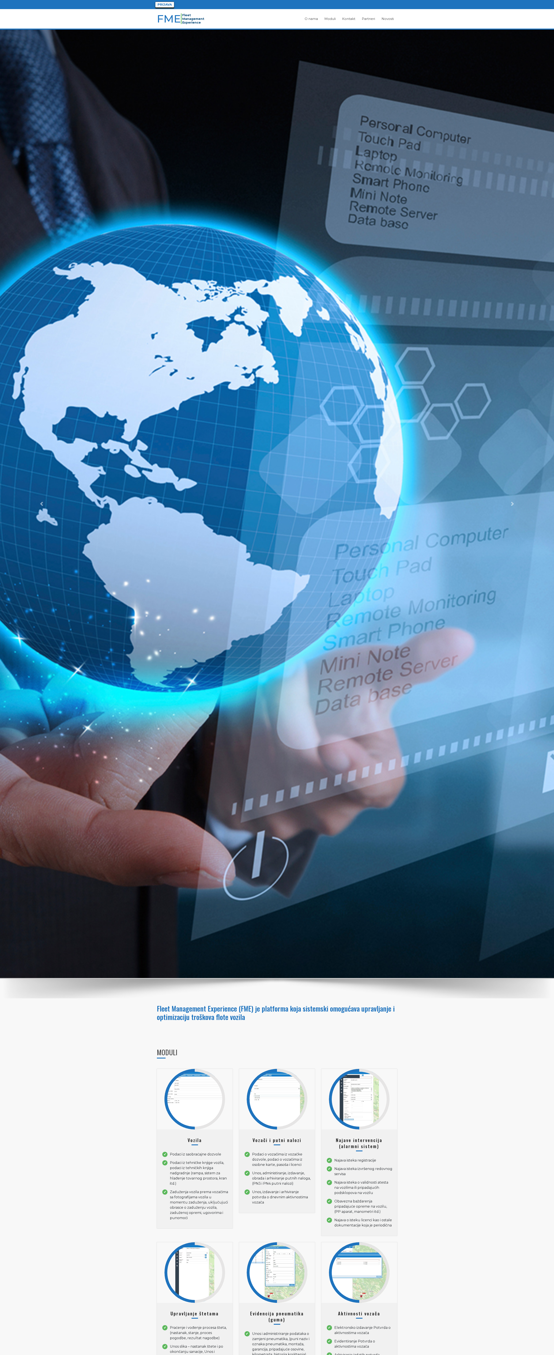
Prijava (165, 4)
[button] (41, 504)
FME (169, 18)
